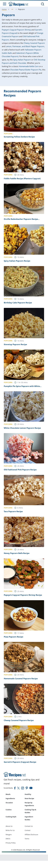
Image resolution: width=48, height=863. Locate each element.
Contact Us (29, 826)
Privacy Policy (11, 843)
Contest (27, 830)
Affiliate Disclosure (31, 834)
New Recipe (29, 798)
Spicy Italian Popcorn (22, 59)
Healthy (28, 794)
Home (4, 9)
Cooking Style (11, 817)
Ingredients (10, 798)
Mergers (9, 834)
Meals (8, 794)
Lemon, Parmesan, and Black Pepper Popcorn (25, 46)
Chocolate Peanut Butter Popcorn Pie (25, 69)
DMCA (8, 838)
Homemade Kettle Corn (29, 66)
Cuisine (9, 810)
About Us (9, 826)
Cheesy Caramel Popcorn (34, 43)
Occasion (9, 802)
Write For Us (10, 830)
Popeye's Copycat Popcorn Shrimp (16, 29)
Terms (27, 838)
